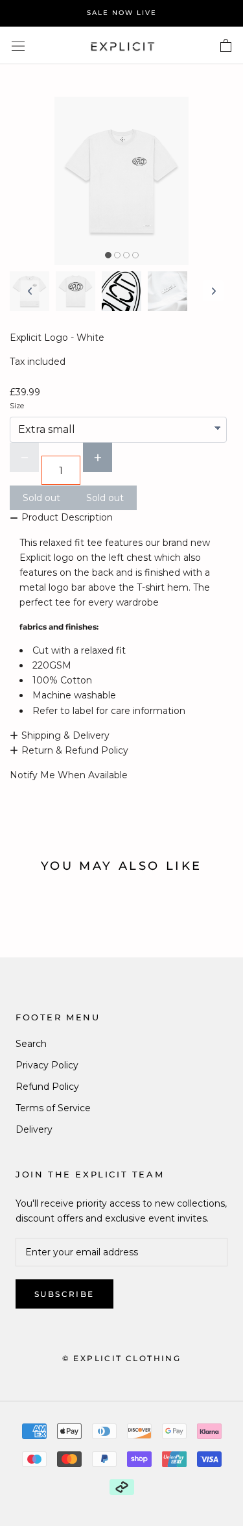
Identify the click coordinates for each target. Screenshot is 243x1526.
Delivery (34, 1129)
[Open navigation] (18, 45)
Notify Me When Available (69, 775)
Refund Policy (47, 1086)
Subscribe (64, 1294)
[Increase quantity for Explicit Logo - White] (97, 457)
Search (31, 1044)
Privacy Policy (47, 1065)
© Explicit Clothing (121, 1358)
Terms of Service (53, 1108)
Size (17, 405)
